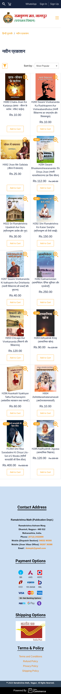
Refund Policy (30, 661)
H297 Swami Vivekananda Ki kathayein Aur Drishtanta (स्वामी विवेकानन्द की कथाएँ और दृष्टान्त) (15, 284)
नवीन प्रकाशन (22, 33)
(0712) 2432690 (36, 537)
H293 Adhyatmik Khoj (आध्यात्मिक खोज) (45, 340)
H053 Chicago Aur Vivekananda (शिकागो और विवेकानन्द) (15, 341)
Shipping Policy (30, 671)
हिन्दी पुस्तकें (7, 33)
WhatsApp (31, 4)
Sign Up (54, 4)
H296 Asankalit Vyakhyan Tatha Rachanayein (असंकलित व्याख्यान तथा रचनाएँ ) (15, 397)
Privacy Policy (30, 666)
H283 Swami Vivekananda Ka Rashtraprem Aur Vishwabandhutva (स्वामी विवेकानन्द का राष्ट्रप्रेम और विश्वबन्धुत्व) (45, 109)
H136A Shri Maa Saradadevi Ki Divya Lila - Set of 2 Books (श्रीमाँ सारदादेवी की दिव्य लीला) (15, 454)
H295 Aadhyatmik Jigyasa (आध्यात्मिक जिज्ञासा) (45, 451)
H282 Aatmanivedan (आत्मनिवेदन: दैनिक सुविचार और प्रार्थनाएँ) (45, 282)
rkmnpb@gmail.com (36, 548)
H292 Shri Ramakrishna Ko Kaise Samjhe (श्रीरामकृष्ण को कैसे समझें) (45, 227)
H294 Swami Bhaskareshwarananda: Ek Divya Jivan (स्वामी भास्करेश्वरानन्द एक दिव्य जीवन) (45, 170)
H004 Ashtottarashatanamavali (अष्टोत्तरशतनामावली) (45, 397)
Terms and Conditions (30, 656)
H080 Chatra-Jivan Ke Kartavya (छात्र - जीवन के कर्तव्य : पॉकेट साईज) (15, 106)
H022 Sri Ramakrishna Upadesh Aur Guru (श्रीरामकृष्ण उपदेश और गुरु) (15, 227)
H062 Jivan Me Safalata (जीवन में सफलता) (15, 166)
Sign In (43, 4)
